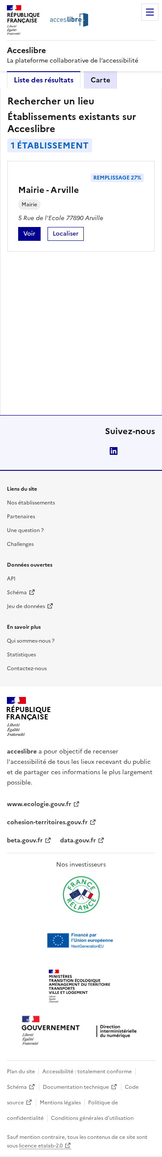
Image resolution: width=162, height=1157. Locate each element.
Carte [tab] (100, 80)
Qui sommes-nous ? (30, 641)
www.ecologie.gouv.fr (39, 804)
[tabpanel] (81, 251)
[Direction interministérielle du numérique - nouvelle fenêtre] (81, 1031)
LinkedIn (113, 451)
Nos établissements (31, 503)
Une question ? (25, 530)
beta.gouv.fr (25, 840)
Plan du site (21, 1071)
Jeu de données (26, 606)
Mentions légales (60, 1103)
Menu (150, 12)
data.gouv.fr (78, 840)
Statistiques (21, 655)
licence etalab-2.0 (41, 1146)
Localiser (68, 235)
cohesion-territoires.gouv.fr (47, 822)
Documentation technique (76, 1087)
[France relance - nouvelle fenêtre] (81, 894)
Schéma (17, 592)
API (11, 579)
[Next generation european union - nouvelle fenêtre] (81, 940)
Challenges (20, 544)
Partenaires (21, 516)
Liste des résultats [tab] (43, 80)
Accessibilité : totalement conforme (87, 1071)
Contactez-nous (27, 668)
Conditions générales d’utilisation (92, 1118)
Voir (32, 235)
